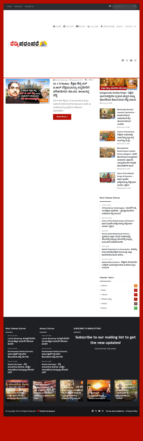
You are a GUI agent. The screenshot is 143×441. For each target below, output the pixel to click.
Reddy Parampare (62, 80)
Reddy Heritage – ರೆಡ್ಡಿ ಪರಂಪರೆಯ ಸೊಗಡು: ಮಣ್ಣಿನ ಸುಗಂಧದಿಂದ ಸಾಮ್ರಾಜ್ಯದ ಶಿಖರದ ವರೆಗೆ (17, 394)
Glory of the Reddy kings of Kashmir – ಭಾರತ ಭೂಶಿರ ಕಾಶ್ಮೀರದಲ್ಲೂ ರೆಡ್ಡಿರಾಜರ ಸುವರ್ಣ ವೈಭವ (126, 179)
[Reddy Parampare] (29, 43)
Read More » (62, 117)
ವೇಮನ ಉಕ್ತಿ (108, 27)
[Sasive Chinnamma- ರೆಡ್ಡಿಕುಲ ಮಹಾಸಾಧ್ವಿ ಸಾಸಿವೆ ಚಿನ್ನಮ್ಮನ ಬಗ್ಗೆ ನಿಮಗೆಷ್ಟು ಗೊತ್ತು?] (107, 136)
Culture (104, 294)
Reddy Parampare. (47, 411)
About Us (18, 6)
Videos (119, 27)
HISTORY (69, 27)
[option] (17, 390)
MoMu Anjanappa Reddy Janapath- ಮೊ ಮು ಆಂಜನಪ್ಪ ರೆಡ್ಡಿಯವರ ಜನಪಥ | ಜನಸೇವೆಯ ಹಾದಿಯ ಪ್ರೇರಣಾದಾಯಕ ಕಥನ (44, 391)
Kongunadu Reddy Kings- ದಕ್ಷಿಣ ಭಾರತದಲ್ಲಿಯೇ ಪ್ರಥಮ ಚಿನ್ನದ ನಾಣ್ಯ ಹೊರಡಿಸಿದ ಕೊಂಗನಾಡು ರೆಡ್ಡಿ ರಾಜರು (118, 96)
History (104, 285)
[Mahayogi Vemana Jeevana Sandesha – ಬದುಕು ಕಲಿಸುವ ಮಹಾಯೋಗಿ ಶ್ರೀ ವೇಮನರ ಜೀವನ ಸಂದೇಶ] (107, 113)
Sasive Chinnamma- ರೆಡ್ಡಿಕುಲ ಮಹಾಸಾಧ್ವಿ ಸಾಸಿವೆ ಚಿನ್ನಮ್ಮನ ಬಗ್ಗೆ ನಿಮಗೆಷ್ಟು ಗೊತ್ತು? (126, 136)
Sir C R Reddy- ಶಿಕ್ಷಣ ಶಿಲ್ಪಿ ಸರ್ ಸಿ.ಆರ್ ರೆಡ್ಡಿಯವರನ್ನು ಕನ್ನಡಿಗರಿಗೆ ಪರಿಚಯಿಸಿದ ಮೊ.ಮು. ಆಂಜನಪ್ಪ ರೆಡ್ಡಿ (71, 90)
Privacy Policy (131, 411)
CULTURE (94, 27)
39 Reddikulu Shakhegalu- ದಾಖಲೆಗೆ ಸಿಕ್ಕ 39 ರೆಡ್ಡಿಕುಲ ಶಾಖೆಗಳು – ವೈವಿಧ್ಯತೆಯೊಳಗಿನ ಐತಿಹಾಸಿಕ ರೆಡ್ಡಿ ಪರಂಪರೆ (71, 393)
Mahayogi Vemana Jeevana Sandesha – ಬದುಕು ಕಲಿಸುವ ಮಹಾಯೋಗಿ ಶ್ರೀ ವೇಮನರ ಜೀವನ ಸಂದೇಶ (126, 117)
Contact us (29, 6)
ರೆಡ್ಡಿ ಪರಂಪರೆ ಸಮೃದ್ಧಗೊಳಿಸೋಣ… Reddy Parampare (97, 396)
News (103, 290)
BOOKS (82, 27)
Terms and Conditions (115, 411)
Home (9, 6)
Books (104, 308)
